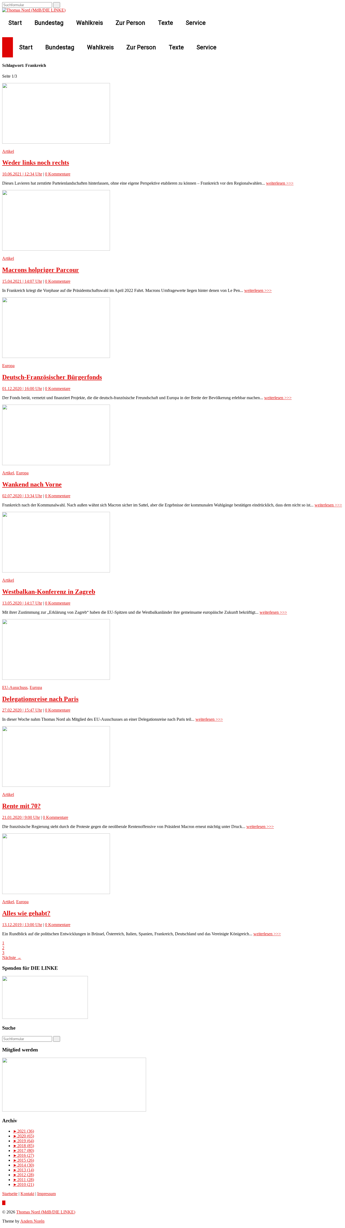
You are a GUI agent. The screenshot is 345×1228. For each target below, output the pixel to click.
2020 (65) (23, 1136)
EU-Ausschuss (14, 687)
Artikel (8, 151)
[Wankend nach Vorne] (56, 463)
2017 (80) (23, 1150)
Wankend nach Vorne (32, 484)
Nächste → (11, 957)
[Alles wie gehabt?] (56, 892)
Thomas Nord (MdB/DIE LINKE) (45, 1212)
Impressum (46, 1193)
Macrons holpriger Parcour (40, 269)
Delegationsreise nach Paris (40, 698)
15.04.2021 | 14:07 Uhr (22, 281)
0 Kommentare (57, 174)
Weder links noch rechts (35, 162)
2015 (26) (23, 1160)
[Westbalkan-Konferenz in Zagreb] (56, 571)
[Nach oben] (3, 1203)
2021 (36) (23, 1131)
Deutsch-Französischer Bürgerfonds (52, 377)
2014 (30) (23, 1165)
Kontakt (27, 1193)
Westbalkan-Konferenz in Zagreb (48, 591)
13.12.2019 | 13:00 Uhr (22, 924)
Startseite (10, 1193)
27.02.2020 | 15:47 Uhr (22, 710)
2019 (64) (23, 1141)
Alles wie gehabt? (26, 913)
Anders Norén (32, 1221)
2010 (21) (23, 1184)
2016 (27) (23, 1155)
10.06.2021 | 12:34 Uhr (22, 174)
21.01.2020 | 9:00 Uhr (21, 817)
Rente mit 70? (21, 805)
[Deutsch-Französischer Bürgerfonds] (56, 356)
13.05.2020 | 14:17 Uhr (22, 603)
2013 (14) (23, 1170)
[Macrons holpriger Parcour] (56, 249)
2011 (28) (23, 1179)
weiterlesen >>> (280, 183)
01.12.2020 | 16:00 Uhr (22, 388)
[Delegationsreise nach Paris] (56, 678)
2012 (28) (23, 1174)
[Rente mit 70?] (56, 785)
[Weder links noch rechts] (56, 142)
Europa (8, 365)
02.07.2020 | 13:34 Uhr (22, 496)
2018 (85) (23, 1145)
